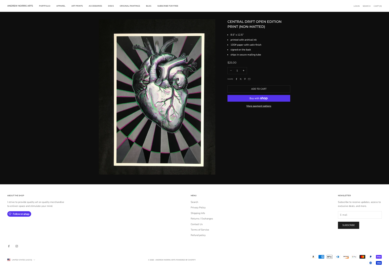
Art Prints (77, 6)
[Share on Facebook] (236, 79)
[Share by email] (249, 79)
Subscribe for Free (167, 6)
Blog (148, 6)
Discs (111, 6)
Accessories (95, 6)
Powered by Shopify (186, 260)
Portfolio (44, 6)
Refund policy (198, 235)
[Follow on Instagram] (16, 246)
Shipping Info (198, 213)
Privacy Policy (198, 207)
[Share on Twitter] (240, 79)
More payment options (258, 106)
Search (194, 202)
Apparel (60, 6)
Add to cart (259, 88)
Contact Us (197, 224)
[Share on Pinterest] (245, 79)
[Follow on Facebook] (8, 246)
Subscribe (348, 225)
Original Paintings (130, 6)
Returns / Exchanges (202, 218)
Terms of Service (200, 229)
